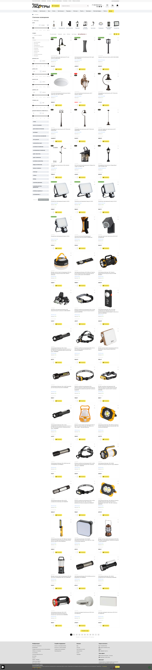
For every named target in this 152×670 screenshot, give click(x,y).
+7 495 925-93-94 (97, 5)
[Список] (117, 34)
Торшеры (68, 11)
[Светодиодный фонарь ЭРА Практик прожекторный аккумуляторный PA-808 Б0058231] (108, 261)
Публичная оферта (36, 661)
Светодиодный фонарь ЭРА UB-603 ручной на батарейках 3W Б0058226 (85, 577)
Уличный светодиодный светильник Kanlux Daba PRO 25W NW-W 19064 (60, 94)
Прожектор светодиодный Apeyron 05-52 (60, 236)
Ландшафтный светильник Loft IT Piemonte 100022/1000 (84, 130)
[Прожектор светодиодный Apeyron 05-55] (61, 190)
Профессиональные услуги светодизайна (41, 649)
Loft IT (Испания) (78, 96)
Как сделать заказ (36, 662)
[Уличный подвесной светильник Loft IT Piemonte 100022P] (108, 118)
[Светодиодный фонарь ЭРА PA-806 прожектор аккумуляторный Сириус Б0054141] (108, 452)
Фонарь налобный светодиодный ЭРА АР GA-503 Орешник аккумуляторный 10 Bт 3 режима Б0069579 (85, 349)
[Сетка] (114, 34)
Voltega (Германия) (78, 168)
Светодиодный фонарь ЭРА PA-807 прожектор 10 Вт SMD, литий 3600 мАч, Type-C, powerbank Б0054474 (84, 540)
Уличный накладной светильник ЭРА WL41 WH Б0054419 (107, 613)
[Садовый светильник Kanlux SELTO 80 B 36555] (108, 46)
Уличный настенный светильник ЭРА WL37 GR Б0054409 (108, 237)
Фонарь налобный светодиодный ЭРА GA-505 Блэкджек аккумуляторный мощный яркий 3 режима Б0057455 (85, 310)
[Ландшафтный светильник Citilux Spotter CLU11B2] (61, 154)
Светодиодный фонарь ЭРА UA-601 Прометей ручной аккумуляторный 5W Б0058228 (61, 387)
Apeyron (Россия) (54, 203)
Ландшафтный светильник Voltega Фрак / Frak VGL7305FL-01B (107, 166)
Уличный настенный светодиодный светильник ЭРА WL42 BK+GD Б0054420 (83, 237)
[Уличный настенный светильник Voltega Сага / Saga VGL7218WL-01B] (85, 154)
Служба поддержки (60, 643)
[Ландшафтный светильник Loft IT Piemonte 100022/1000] (85, 118)
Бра (49, 11)
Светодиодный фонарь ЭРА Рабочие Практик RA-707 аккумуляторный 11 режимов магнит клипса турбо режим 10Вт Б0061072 (85, 273)
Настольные (61, 11)
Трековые (88, 11)
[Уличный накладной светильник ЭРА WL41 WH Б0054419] (108, 601)
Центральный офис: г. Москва (106, 655)
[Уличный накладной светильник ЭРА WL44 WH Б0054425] (85, 601)
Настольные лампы (81, 649)
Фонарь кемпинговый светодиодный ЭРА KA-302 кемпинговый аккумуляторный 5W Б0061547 (108, 349)
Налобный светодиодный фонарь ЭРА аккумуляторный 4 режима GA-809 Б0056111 (60, 310)
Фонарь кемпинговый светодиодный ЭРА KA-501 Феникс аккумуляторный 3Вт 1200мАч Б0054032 (61, 273)
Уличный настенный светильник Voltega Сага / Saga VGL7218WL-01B (85, 166)
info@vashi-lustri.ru (104, 650)
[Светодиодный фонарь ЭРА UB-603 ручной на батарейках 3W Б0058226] (85, 565)
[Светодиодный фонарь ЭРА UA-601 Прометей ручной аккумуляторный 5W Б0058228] (61, 375)
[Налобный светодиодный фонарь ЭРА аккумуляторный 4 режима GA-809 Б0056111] (61, 298)
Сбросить (35, 199)
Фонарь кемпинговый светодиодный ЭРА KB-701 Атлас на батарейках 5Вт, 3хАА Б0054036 (61, 577)
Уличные (75, 11)
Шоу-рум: (101, 659)
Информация (36, 643)
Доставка (49, 0)
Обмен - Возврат (35, 659)
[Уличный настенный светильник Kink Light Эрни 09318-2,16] (85, 46)
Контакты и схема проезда (57, 0)
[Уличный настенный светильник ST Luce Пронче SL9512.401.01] (61, 46)
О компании (65, 0)
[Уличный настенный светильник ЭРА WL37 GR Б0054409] (108, 225)
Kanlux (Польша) (54, 96)
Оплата (70, 0)
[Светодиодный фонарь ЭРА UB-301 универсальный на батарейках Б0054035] (108, 565)
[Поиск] (88, 5)
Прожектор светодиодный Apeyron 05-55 (60, 201)
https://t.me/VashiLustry (105, 647)
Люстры (35, 11)
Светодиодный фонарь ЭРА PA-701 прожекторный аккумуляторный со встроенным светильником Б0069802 (59, 613)
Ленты (105, 11)
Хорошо (117, 666)
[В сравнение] (71, 40)
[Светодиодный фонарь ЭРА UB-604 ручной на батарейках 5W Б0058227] (61, 452)
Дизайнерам (44, 0)
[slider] (33, 28)
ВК (100, 649)
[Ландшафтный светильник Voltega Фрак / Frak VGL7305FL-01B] (108, 154)
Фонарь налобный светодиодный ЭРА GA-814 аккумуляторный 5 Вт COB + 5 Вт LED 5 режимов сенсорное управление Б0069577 (85, 501)
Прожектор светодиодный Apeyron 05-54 (84, 201)
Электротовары (97, 11)
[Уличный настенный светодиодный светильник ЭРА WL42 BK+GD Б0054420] (85, 225)
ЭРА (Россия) (77, 239)
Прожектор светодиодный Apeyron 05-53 (107, 201)
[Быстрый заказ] (64, 69)
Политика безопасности (37, 654)
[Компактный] (119, 34)
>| (98, 634)
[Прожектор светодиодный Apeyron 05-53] (108, 190)
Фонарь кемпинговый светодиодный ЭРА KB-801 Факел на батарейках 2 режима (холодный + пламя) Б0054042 (108, 540)
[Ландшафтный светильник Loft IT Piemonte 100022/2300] (61, 118)
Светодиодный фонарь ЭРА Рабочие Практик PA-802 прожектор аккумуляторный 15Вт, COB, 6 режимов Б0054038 (108, 426)
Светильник (42, 11)
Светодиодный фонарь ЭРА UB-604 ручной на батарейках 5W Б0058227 (60, 464)
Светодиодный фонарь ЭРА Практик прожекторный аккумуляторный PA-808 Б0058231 (107, 273)
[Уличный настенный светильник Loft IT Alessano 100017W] (85, 82)
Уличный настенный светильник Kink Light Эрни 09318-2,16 (84, 58)
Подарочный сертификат (60, 649)
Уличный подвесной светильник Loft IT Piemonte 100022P (107, 130)
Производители (58, 650)
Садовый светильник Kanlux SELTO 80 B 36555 (108, 57)
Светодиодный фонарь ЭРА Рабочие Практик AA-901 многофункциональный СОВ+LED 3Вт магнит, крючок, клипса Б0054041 (61, 540)
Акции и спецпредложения (60, 645)
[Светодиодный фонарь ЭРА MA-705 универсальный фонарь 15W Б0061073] (61, 489)
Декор (110, 11)
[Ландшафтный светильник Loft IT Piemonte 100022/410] (108, 82)
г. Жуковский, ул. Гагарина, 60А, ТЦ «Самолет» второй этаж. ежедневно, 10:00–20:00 (108, 662)
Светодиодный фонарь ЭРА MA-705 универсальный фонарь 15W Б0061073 (59, 501)
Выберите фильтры (43, 199)
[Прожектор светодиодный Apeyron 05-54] (85, 190)
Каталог (79, 643)
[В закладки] (71, 38)
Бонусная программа (36, 0)
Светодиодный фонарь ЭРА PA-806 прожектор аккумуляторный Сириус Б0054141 (108, 464)
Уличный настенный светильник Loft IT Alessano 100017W (83, 94)
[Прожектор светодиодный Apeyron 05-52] (61, 225)
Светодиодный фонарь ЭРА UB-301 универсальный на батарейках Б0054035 (107, 577)
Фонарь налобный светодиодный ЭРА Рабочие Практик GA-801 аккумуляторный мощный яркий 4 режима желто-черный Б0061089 (107, 388)
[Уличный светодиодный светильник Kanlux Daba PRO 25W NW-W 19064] (61, 82)
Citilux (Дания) (54, 168)
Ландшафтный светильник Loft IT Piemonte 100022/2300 (60, 130)
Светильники (79, 650)
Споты (53, 11)
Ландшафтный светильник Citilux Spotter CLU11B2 (60, 166)
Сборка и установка (76, 0)
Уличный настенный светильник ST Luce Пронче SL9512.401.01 (60, 58)
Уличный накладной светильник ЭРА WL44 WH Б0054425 (84, 613)
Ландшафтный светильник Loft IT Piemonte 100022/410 (107, 94)
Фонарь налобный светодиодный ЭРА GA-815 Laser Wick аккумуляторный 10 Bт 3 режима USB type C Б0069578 (85, 464)
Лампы (82, 11)
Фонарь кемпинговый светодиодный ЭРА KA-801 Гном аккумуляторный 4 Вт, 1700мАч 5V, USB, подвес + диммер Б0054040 (85, 426)
